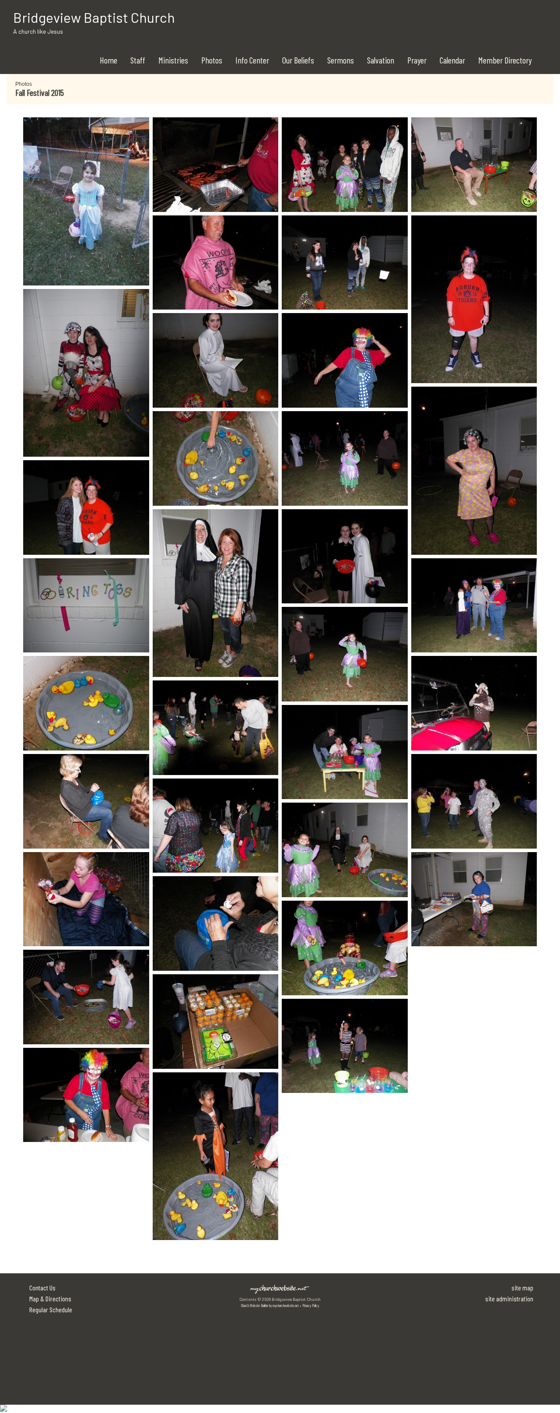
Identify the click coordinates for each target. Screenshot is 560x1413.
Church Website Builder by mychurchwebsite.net (270, 1305)
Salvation (380, 60)
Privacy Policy (310, 1305)
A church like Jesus (38, 31)
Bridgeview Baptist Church (94, 17)
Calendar (452, 60)
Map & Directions (49, 1298)
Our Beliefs (298, 60)
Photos (211, 60)
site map (522, 1287)
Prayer (417, 60)
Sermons (340, 60)
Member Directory (505, 60)
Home (108, 60)
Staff (137, 60)
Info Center (252, 60)
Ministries (173, 60)
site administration (509, 1298)
